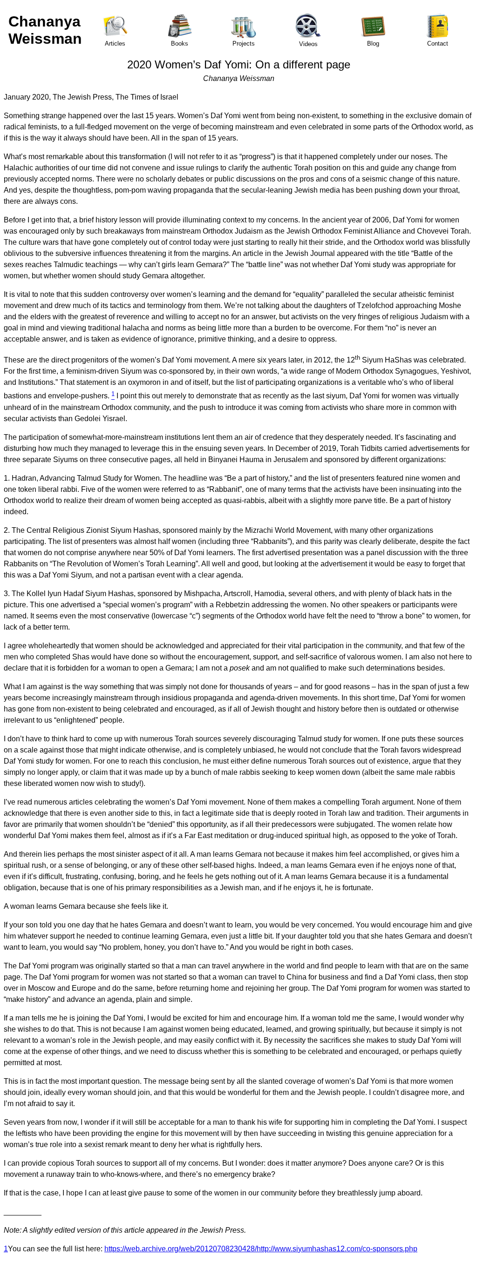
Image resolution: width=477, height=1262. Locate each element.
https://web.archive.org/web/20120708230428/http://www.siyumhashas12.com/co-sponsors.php (260, 1249)
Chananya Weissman (45, 30)
